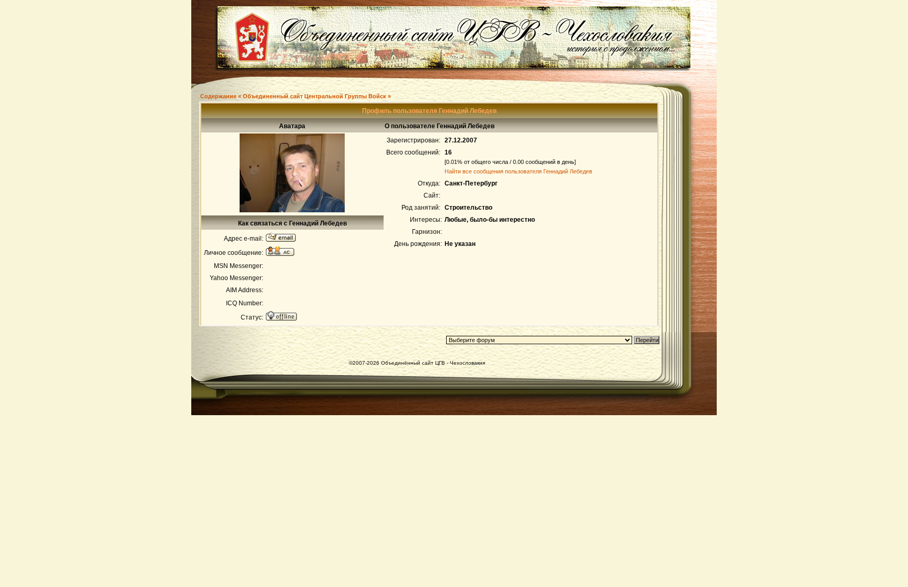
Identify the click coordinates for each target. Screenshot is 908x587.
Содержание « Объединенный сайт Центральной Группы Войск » (295, 96)
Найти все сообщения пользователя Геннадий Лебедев (518, 171)
